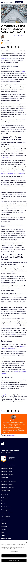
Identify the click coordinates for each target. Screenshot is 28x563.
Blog (2, 501)
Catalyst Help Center (6, 513)
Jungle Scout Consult (7, 474)
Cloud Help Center (6, 510)
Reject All (14, 556)
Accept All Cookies (14, 560)
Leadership (4, 526)
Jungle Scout (4, 395)
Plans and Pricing (5, 490)
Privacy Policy (13, 548)
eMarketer (15, 371)
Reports (3, 504)
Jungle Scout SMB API (7, 487)
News (22, 35)
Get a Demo (19, 2)
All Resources (5, 498)
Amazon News (17, 35)
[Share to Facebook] (12, 47)
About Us (3, 523)
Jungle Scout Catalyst (7, 484)
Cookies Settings (14, 551)
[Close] (26, 542)
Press (2, 532)
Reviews (3, 529)
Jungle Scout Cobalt (6, 468)
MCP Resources (5, 516)
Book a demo (4, 477)
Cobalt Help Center (6, 507)
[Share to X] (15, 47)
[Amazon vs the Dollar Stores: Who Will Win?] (14, 13)
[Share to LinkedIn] (8, 47)
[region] (14, 551)
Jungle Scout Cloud (6, 471)
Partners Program (6, 538)
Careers (3, 535)
